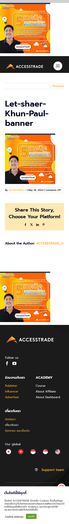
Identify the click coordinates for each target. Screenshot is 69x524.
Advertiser (12, 397)
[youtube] (14, 363)
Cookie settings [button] (14, 516)
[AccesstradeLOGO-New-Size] (24, 64)
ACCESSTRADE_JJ (17, 190)
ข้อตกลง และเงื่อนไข (17, 430)
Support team (53, 469)
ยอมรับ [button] (31, 516)
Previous (58, 86)
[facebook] (7, 363)
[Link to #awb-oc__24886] (57, 65)
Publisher (11, 386)
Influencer (11, 391)
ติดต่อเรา (10, 419)
